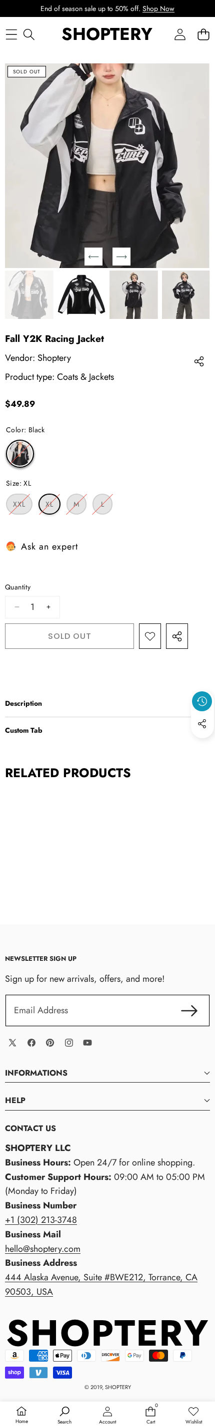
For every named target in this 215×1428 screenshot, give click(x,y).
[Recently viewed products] (202, 701)
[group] (29, 295)
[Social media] (202, 724)
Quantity (17, 587)
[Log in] (179, 34)
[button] (203, 34)
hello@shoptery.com (42, 1248)
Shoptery (54, 357)
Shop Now (158, 8)
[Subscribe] (189, 1010)
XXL (22, 507)
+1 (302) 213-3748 (41, 1219)
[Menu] (11, 34)
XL (53, 507)
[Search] (29, 34)
